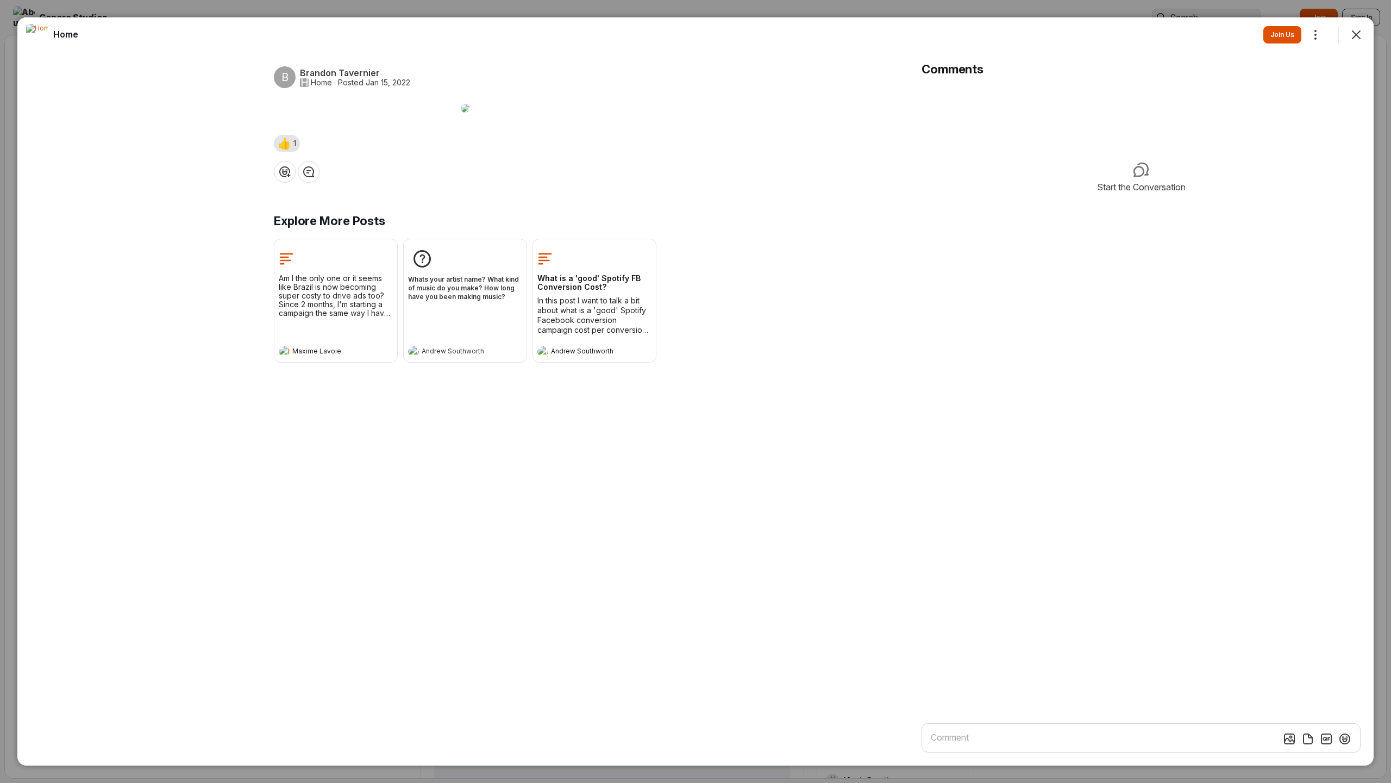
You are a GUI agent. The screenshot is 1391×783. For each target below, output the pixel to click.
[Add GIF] (1326, 739)
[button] (287, 143)
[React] (284, 171)
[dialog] (695, 391)
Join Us (1282, 34)
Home (321, 82)
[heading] (325, 352)
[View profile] (284, 351)
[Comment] (308, 172)
